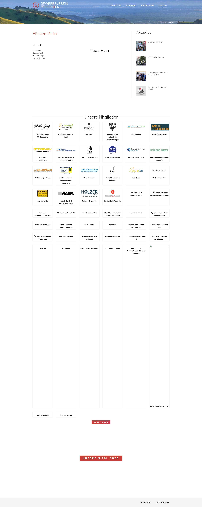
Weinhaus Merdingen (42, 224)
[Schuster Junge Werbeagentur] (42, 126)
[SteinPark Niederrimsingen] (42, 150)
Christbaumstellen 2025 (156, 57)
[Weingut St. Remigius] (89, 150)
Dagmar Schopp (43, 415)
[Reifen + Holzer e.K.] (89, 193)
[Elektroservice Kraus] (136, 150)
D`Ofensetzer (89, 224)
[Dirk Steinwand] (89, 170)
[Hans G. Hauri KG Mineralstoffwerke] (66, 193)
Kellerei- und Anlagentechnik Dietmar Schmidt (136, 251)
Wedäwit (42, 248)
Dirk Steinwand (89, 178)
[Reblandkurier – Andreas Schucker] (159, 150)
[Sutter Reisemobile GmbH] (159, 324)
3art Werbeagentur (89, 213)
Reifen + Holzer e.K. (89, 201)
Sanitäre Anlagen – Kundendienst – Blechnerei (66, 180)
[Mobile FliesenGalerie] (159, 126)
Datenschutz (162, 502)
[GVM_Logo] (50, 5)
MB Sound (66, 248)
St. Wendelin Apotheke (112, 201)
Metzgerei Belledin (113, 248)
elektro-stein (43, 201)
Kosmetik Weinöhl (66, 236)
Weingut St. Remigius (89, 157)
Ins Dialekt (89, 134)
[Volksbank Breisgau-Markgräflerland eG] (66, 150)
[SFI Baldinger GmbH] (42, 170)
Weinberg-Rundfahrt (155, 42)
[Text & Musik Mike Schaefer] (112, 170)
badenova (112, 224)
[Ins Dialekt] (89, 126)
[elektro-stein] (42, 193)
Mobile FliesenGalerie (159, 134)
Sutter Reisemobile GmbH (159, 406)
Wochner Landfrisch (112, 236)
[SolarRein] (136, 170)
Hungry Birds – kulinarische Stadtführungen (113, 137)
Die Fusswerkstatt (159, 178)
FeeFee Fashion (66, 415)
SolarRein (136, 178)
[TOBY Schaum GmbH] (112, 150)
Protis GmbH (136, 134)
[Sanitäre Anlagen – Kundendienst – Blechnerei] (66, 170)
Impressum (145, 502)
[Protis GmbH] (136, 126)
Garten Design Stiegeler (89, 248)
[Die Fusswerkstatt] (159, 170)
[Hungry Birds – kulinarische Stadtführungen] (112, 126)
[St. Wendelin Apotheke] (112, 193)
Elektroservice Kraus (136, 157)
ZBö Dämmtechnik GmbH (66, 213)
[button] (156, 5)
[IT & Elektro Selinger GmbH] (66, 126)
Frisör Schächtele (136, 213)
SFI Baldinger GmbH (42, 178)
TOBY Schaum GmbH (112, 157)
